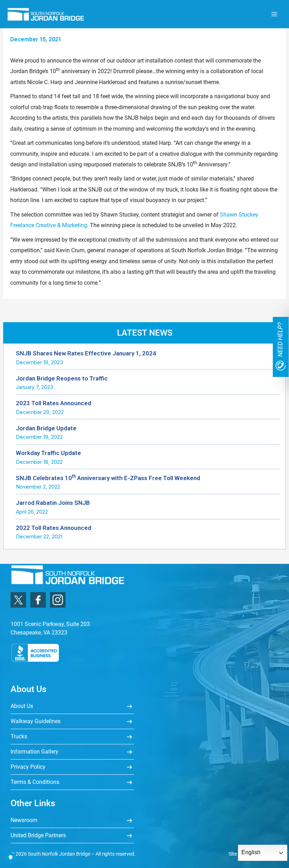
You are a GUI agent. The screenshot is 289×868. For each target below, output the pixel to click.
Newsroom (24, 820)
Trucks (19, 736)
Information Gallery (35, 751)
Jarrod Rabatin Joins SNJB (53, 502)
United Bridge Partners (38, 835)
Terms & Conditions (35, 782)
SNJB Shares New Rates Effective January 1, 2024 (86, 353)
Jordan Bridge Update (46, 428)
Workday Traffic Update (48, 452)
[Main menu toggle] (274, 14)
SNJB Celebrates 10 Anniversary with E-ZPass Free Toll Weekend (108, 478)
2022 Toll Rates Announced (53, 527)
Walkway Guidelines (36, 721)
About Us (22, 706)
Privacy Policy (28, 766)
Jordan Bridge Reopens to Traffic (62, 378)
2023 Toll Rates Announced (53, 403)
